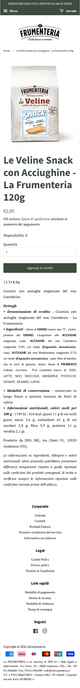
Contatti (40, 521)
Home (6, 51)
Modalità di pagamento (40, 592)
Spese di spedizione (35, 219)
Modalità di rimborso (40, 604)
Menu (13, 11)
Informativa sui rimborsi (40, 538)
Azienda (40, 515)
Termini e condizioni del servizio (40, 532)
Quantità (10, 244)
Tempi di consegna (40, 609)
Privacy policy (40, 565)
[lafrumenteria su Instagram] (44, 632)
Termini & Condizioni (40, 571)
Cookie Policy (40, 559)
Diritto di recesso (40, 598)
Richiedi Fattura (40, 527)
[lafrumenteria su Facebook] (35, 632)
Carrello (71, 11)
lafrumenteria (36, 647)
